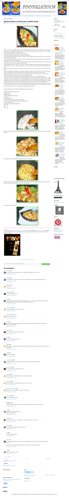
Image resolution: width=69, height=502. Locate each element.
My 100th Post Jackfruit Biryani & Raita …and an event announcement (62, 122)
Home (27, 458)
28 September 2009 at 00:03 (11, 281)
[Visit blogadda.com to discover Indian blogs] (5, 487)
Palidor (7, 344)
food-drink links (4, 484)
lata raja (7, 270)
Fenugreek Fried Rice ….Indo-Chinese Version (62, 155)
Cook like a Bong (40, 230)
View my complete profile (58, 33)
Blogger (56, 494)
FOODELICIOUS (57, 37)
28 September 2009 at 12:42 (11, 370)
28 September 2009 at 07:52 (11, 363)
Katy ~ (7, 439)
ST (6, 409)
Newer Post (6, 458)
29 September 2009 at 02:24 (11, 414)
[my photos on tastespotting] (59, 202)
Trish (7, 299)
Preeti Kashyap (9, 292)
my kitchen (8, 374)
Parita (7, 321)
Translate (61, 22)
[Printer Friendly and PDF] (46, 264)
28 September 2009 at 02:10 (11, 333)
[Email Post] (6, 263)
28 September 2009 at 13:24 (11, 384)
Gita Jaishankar (9, 307)
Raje (7, 337)
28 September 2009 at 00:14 (11, 288)
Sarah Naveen (8, 395)
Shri (7, 432)
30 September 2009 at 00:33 (11, 446)
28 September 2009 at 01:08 (11, 310)
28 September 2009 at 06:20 (11, 356)
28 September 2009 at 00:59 (11, 303)
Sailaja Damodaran (9, 314)
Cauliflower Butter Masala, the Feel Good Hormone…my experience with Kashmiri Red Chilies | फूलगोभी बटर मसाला (60, 50)
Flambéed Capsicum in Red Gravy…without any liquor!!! (61, 86)
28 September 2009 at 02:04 (11, 326)
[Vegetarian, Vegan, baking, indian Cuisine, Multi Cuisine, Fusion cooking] (13, 480)
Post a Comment (8, 456)
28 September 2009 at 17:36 (11, 391)
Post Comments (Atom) (12, 460)
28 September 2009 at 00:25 (11, 295)
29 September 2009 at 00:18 (11, 406)
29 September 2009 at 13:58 (11, 428)
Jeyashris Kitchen (9, 359)
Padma (7, 418)
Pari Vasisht (12, 263)
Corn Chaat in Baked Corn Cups (61, 109)
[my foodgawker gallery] (60, 214)
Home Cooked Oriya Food (11, 388)
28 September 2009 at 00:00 (11, 273)
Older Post (48, 458)
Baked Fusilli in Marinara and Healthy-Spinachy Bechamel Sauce (62, 144)
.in (28, 472)
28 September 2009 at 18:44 (11, 398)
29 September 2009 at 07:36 (11, 421)
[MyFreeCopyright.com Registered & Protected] (59, 231)
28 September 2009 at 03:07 (11, 340)
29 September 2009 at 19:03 (11, 435)
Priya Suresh (8, 381)
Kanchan (8, 425)
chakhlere (8, 330)
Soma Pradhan (9, 367)
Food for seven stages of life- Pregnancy (20, 230)
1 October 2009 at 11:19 (10, 453)
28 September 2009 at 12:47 (11, 377)
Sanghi (7, 352)
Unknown (8, 284)
